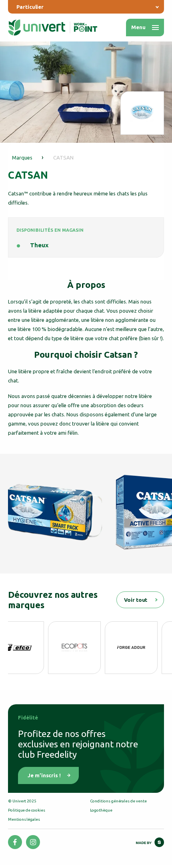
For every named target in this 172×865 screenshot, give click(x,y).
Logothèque (101, 810)
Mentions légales (24, 819)
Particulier (30, 7)
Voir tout (135, 600)
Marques (22, 157)
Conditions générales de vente (118, 801)
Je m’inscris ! (44, 775)
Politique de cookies (26, 810)
